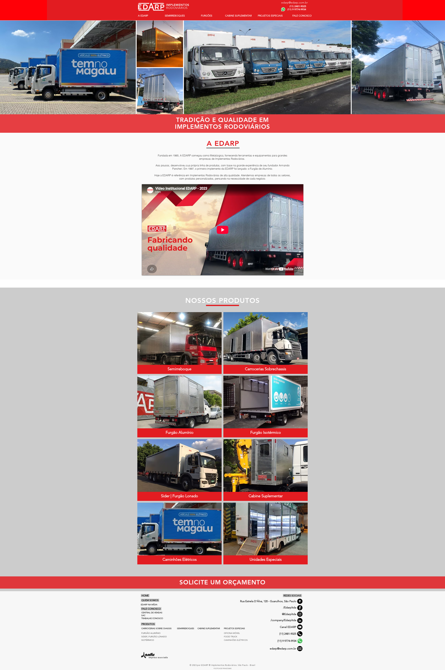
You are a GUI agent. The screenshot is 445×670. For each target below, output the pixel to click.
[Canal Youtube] (299, 627)
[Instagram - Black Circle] (299, 614)
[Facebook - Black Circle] (299, 607)
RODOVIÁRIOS (177, 8)
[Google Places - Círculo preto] (299, 601)
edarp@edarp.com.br (283, 648)
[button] (302, 16)
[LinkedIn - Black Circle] (299, 620)
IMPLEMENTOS (177, 5)
